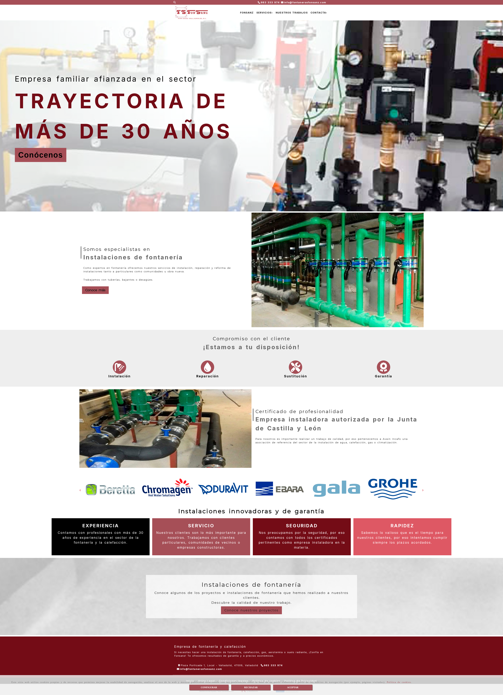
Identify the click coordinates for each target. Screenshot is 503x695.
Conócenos (40, 155)
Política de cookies (399, 682)
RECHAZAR (251, 687)
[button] (80, 495)
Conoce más (95, 290)
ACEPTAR (292, 687)
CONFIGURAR (209, 687)
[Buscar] (174, 2)
